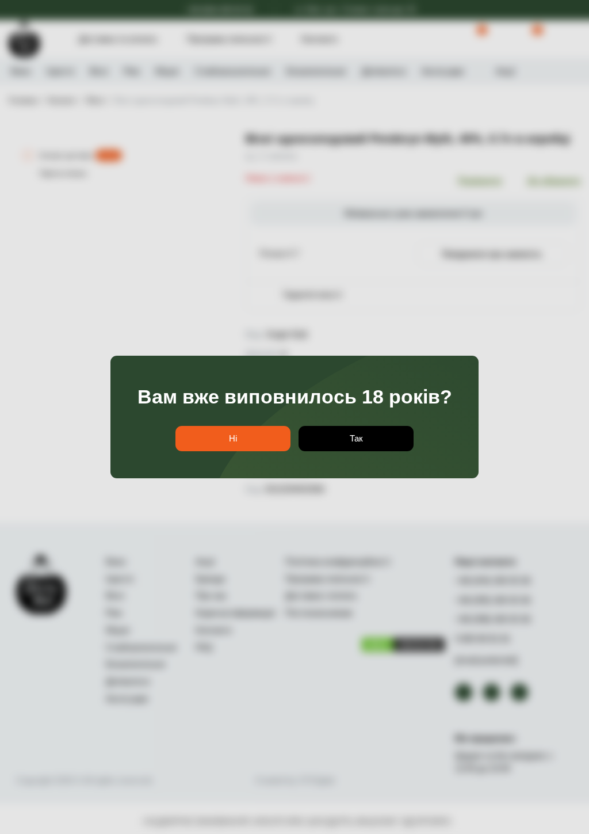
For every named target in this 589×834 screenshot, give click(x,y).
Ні (233, 438)
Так (356, 438)
